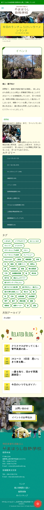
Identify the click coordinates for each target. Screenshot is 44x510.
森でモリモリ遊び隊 (11, 287)
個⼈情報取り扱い (22, 488)
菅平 (6, 301)
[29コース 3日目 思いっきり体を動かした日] (22, 361)
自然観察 (32, 296)
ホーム (4, 39)
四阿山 (32, 264)
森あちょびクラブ (19, 278)
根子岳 (7, 278)
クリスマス (18, 246)
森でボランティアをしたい (13, 282)
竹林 (12, 296)
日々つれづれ (11, 165)
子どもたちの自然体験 (14, 205)
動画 (12, 264)
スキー (26, 250)
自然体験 (21, 296)
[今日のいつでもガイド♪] (22, 387)
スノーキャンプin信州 (12, 255)
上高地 (18, 259)
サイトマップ (22, 495)
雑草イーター (18, 305)
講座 (31, 301)
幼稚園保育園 (16, 273)
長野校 (6, 119)
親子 (13, 301)
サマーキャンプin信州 (12, 250)
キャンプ (7, 246)
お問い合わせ (22, 408)
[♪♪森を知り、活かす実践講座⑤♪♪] (22, 374)
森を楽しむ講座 (12, 198)
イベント (21, 39)
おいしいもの (34, 241)
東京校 (34, 273)
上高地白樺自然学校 (13, 211)
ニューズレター (12, 158)
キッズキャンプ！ (12, 171)
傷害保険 (22, 492)
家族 (22, 269)
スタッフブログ (12, 39)
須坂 (34, 305)
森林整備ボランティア (14, 218)
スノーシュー (28, 255)
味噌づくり (22, 264)
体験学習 (10, 178)
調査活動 (23, 301)
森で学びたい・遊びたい (30, 287)
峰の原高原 (32, 269)
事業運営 (10, 225)
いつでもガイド (20, 241)
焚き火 (26, 292)
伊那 (37, 259)
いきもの (7, 241)
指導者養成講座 (12, 191)
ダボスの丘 (8, 259)
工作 (6, 273)
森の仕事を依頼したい (12, 292)
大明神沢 (13, 269)
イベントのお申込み (22, 417)
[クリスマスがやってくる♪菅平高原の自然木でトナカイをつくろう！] (22, 349)
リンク (22, 484)
